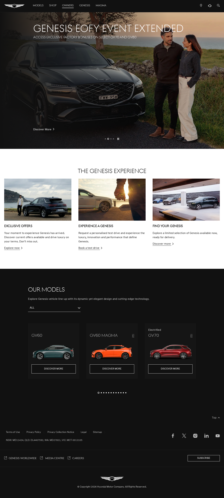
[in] (206, 436)
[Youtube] (218, 436)
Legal (83, 432)
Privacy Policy (33, 432)
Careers (78, 458)
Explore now (12, 248)
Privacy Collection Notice (60, 432)
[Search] (218, 5)
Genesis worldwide (23, 458)
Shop (53, 5)
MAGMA (101, 5)
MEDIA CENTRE (54, 458)
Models (38, 5)
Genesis (84, 5)
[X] (184, 436)
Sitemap (97, 432)
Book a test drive (88, 248)
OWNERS (68, 5)
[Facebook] (173, 436)
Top (214, 417)
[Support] (209, 6)
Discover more (162, 244)
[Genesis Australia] (14, 6)
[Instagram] (195, 436)
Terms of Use (13, 432)
